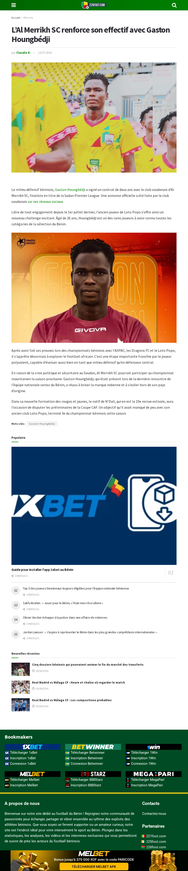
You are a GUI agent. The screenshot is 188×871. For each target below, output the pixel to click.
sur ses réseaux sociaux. (46, 201)
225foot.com (156, 842)
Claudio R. (23, 53)
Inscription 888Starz (85, 785)
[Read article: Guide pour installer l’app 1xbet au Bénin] (94, 506)
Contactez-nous (154, 814)
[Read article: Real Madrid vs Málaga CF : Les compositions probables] (20, 704)
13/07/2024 (44, 53)
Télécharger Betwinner (87, 753)
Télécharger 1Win (144, 753)
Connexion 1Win (143, 764)
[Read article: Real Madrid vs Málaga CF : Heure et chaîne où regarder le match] (20, 687)
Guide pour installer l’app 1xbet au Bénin (42, 569)
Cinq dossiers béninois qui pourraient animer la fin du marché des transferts (88, 665)
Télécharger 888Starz (86, 780)
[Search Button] (174, 5)
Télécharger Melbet (24, 780)
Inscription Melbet (23, 785)
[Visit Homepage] (94, 5)
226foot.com (156, 847)
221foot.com (156, 836)
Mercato (28, 17)
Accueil (15, 17)
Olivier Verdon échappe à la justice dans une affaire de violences (65, 617)
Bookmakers (19, 737)
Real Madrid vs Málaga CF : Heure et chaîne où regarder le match (78, 682)
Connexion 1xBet (22, 764)
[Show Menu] (13, 5)
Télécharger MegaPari (147, 780)
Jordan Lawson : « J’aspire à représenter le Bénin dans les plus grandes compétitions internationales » (90, 632)
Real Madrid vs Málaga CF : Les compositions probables (72, 700)
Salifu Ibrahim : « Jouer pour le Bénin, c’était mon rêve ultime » (63, 603)
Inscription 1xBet (22, 758)
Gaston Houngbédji (70, 189)
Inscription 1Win (143, 758)
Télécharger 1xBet (23, 753)
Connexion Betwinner (86, 764)
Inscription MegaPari (146, 785)
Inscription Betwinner (86, 758)
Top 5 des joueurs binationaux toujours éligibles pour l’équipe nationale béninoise (76, 588)
